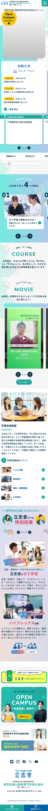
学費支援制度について (17, 460)
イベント (31, 70)
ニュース (22, 70)
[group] (23, 210)
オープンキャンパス (12, 809)
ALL (15, 70)
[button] (19, 147)
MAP (39, 791)
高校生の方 (30, 156)
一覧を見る (13, 109)
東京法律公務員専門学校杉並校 (19, 3)
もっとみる (23, 382)
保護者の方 (11, 156)
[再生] (24, 338)
